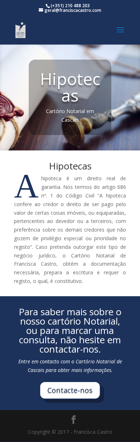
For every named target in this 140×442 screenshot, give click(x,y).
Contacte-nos (70, 390)
